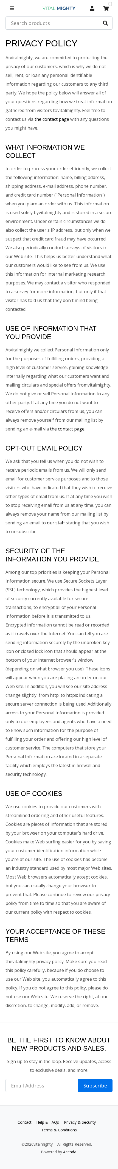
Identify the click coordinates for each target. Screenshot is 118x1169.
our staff (56, 523)
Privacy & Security (80, 1122)
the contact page (52, 119)
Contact (25, 1122)
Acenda (69, 1151)
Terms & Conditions (59, 1129)
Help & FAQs (47, 1122)
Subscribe (95, 1085)
